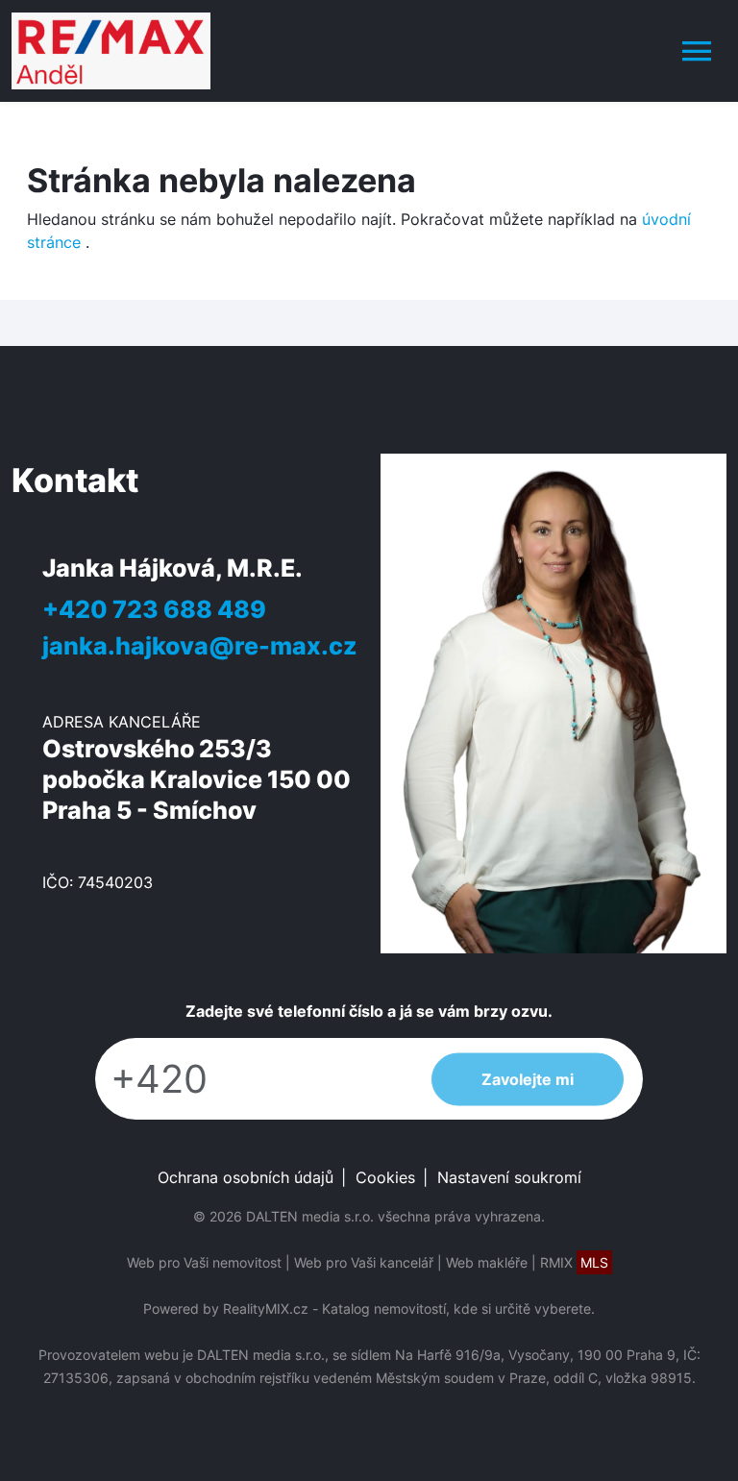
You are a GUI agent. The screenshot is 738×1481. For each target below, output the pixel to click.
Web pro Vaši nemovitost (204, 1262)
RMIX (574, 1262)
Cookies (385, 1177)
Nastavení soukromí (509, 1177)
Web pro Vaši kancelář (363, 1262)
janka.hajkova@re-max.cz (199, 645)
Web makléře (487, 1262)
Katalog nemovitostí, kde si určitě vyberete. (458, 1308)
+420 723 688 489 (154, 609)
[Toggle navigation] (697, 51)
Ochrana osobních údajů (245, 1177)
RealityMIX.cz (265, 1308)
